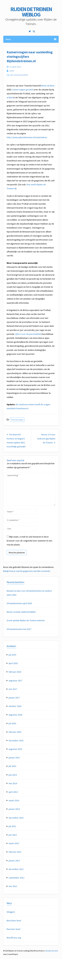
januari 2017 (14, 697)
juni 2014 (13, 774)
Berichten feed (14, 920)
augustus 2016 (15, 714)
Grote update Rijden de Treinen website (26, 620)
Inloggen (11, 911)
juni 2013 (13, 834)
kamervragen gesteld (22, 89)
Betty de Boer (48, 85)
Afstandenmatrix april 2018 (19, 603)
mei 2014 (13, 783)
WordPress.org (14, 937)
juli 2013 (12, 826)
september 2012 (16, 877)
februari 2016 (15, 732)
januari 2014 (14, 809)
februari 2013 (15, 851)
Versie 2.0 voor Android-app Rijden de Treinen (46, 438)
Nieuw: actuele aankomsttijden (21, 611)
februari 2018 (15, 671)
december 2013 (16, 817)
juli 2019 (12, 654)
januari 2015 (14, 757)
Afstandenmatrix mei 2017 (19, 629)
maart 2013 (14, 843)
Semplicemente (51, 951)
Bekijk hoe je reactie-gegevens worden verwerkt (26, 571)
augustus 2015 (15, 749)
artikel (10, 97)
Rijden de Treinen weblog (31, 12)
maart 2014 (14, 800)
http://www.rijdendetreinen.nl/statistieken (27, 137)
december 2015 (16, 740)
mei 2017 (13, 689)
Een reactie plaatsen (19, 74)
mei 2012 (13, 886)
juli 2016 (12, 723)
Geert (11, 70)
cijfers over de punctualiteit (28, 334)
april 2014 (13, 791)
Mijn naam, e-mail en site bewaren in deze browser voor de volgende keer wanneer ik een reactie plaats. (29, 540)
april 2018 (13, 663)
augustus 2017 (15, 680)
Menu (8, 39)
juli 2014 (12, 766)
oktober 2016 (15, 706)
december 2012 (16, 869)
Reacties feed (13, 929)
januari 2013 (14, 860)
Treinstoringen (17, 419)
